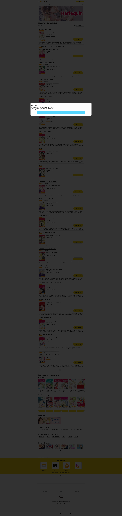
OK (61, 112)
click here (41, 109)
